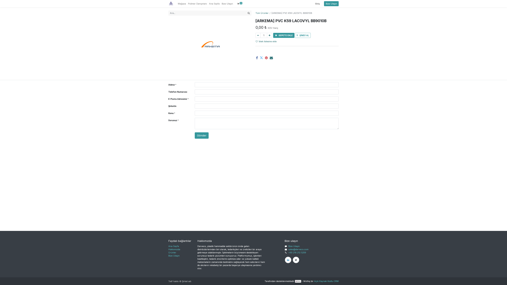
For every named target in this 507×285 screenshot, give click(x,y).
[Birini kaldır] (258, 35)
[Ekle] (269, 35)
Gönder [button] (201, 135)
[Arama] (249, 13)
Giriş (317, 3)
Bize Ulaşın (331, 3)
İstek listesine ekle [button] (268, 41)
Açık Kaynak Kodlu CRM (326, 281)
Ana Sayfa (173, 246)
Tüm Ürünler (262, 13)
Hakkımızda (174, 249)
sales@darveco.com (298, 249)
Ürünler (172, 252)
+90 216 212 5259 (297, 252)
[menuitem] (182, 3)
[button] (283, 35)
